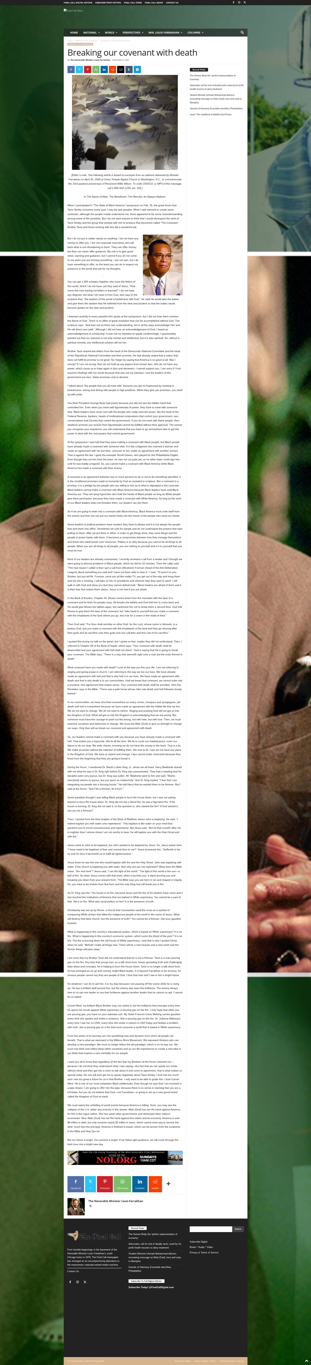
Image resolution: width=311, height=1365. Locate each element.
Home (74, 32)
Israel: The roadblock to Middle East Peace (211, 114)
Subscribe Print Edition (108, 2)
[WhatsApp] (96, 69)
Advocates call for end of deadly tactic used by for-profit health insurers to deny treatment (217, 87)
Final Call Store (133, 2)
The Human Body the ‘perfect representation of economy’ (212, 77)
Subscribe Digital (198, 1241)
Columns (194, 32)
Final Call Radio (154, 2)
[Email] (120, 69)
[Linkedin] (104, 69)
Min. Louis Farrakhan (163, 32)
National (90, 32)
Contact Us (73, 1271)
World (109, 32)
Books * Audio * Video (201, 1247)
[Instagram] (239, 2)
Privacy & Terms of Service (204, 1252)
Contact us (172, 2)
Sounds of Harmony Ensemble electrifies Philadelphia (216, 108)
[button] (242, 33)
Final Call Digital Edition (78, 2)
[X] (245, 2)
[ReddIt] (112, 69)
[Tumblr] (129, 69)
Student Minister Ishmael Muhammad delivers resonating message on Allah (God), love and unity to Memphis (216, 99)
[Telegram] (137, 69)
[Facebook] (233, 2)
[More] (168, 1184)
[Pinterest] (87, 69)
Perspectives (131, 32)
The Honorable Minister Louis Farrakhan (90, 60)
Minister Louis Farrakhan (86, 40)
